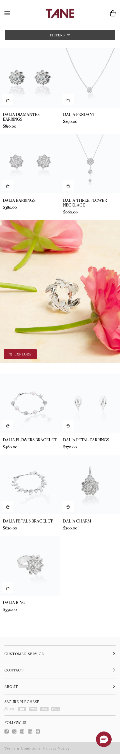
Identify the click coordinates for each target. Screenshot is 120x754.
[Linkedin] (30, 731)
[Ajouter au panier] (7, 99)
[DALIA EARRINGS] (30, 164)
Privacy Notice (56, 748)
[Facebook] (6, 731)
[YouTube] (38, 731)
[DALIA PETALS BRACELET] (30, 484)
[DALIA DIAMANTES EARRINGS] (30, 78)
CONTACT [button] (14, 670)
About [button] (11, 686)
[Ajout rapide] (7, 587)
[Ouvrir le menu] (12, 13)
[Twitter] (14, 731)
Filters (58, 35)
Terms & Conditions (22, 748)
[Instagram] (22, 731)
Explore (61, 291)
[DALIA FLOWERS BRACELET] (30, 403)
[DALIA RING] (30, 566)
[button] (104, 739)
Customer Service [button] (24, 653)
